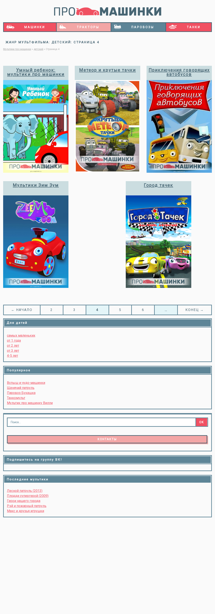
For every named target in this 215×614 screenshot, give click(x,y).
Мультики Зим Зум (36, 185)
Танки (194, 27)
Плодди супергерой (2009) (28, 496)
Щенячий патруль (20, 388)
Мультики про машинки (17, 49)
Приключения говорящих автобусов (179, 72)
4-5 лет (12, 356)
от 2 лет (13, 346)
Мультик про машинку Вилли (30, 403)
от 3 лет (13, 351)
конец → (194, 310)
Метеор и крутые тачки (107, 69)
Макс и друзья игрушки (25, 511)
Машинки (34, 27)
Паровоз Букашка (21, 393)
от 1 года (14, 341)
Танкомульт (16, 398)
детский (38, 49)
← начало (21, 310)
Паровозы (142, 27)
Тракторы (88, 27)
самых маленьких (21, 335)
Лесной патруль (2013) (24, 491)
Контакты (107, 439)
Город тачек (158, 185)
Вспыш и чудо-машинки (26, 383)
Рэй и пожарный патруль (26, 506)
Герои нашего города (23, 501)
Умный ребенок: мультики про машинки (35, 72)
